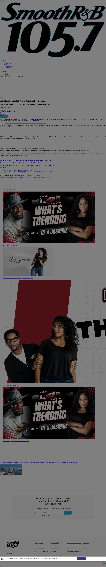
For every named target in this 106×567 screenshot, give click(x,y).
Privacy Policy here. (24, 559)
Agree (81, 558)
